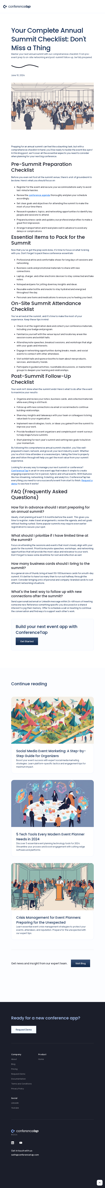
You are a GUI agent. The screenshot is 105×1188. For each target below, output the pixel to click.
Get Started (26, 641)
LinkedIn (15, 1103)
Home (41, 1059)
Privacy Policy (17, 1088)
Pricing (14, 1069)
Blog (13, 1064)
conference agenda (39, 195)
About (14, 1059)
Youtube (15, 1108)
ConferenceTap (19, 470)
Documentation (18, 1078)
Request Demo (18, 1074)
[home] (17, 6)
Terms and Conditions (21, 1083)
